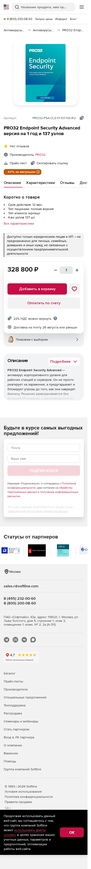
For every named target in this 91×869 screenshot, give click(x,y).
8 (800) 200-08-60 (19, 19)
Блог (73, 19)
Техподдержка (14, 705)
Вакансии (11, 753)
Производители (16, 689)
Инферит (61, 19)
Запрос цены (43, 19)
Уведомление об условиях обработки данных (38, 511)
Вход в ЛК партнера (19, 737)
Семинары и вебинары (21, 721)
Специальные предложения (25, 697)
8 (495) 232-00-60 (20, 598)
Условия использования (23, 791)
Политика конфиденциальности (29, 797)
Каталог (9, 673)
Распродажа (13, 713)
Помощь (10, 761)
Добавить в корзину (37, 289)
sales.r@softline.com (21, 586)
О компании (13, 745)
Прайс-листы (13, 681)
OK (71, 832)
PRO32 (40, 154)
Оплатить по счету (43, 303)
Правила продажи (18, 802)
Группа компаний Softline (22, 769)
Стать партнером (16, 729)
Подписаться (44, 470)
